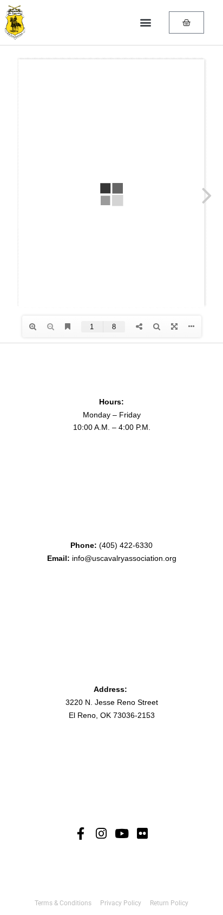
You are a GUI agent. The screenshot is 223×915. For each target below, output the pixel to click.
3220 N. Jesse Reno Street (111, 702)
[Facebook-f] (81, 833)
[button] (145, 22)
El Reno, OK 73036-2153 (112, 715)
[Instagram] (101, 833)
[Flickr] (142, 833)
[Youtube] (122, 833)
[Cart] (186, 22)
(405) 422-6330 (126, 545)
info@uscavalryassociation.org (124, 558)
